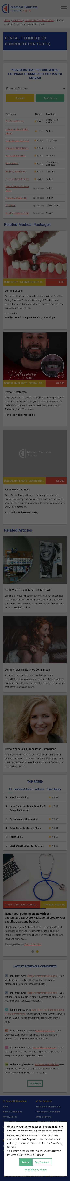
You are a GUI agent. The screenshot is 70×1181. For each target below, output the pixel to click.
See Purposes (42, 1162)
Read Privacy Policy (36, 1169)
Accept (25, 1162)
